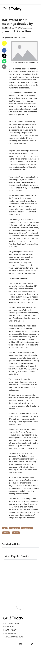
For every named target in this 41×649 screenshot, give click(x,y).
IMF (5, 528)
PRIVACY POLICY (9, 630)
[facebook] (4, 50)
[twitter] (4, 56)
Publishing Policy (11, 633)
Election (15, 532)
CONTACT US (8, 626)
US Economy (27, 528)
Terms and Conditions (13, 637)
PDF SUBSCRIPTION (11, 623)
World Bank (14, 528)
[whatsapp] (4, 61)
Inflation (6, 532)
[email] (4, 66)
